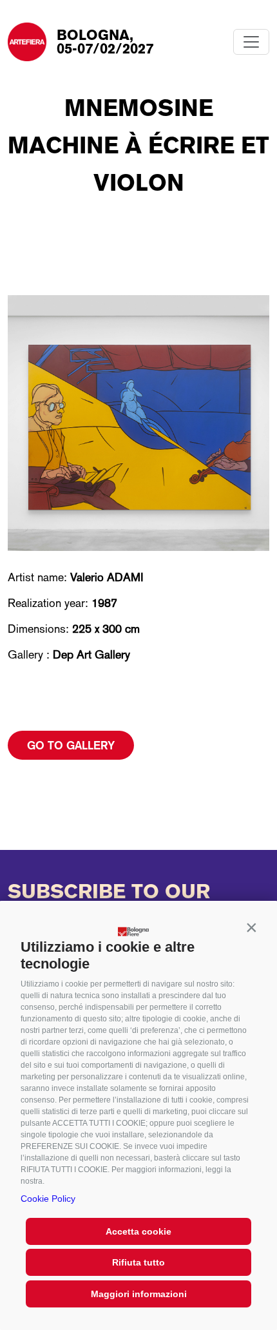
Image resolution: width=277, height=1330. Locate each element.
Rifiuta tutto (138, 1262)
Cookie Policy (48, 1198)
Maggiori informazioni (139, 1294)
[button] (251, 928)
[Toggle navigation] (251, 42)
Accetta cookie (138, 1231)
